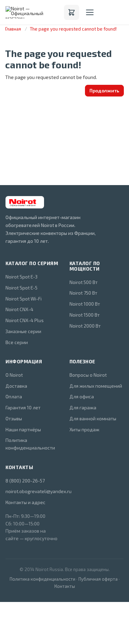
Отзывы (14, 418)
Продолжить (104, 90)
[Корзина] (71, 12)
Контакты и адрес (25, 502)
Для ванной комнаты (92, 418)
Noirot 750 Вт (83, 293)
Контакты (64, 586)
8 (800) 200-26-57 (25, 480)
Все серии (17, 342)
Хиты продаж (84, 429)
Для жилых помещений (95, 386)
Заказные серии (23, 331)
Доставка (16, 386)
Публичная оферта (98, 579)
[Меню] (89, 12)
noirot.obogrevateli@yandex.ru (33, 491)
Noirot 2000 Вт (85, 326)
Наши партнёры (23, 429)
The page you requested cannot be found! (73, 29)
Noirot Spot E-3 (21, 277)
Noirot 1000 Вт (84, 304)
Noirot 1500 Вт (84, 315)
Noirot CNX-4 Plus (25, 320)
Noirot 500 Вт (83, 282)
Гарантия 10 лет (23, 407)
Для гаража (82, 407)
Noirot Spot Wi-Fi (24, 298)
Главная (13, 29)
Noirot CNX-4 (19, 309)
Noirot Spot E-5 (21, 288)
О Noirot (14, 375)
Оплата (14, 396)
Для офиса (81, 396)
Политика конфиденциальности (30, 444)
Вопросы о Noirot (88, 375)
